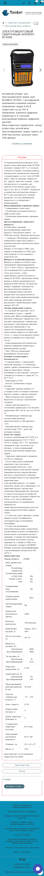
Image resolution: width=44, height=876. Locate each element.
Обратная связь (21, 847)
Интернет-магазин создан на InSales (22, 872)
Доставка (34, 847)
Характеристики (22, 765)
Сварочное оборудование (19, 22)
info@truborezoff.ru (22, 867)
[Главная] (3, 23)
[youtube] (24, 859)
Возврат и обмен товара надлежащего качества (22, 817)
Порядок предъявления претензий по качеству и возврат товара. (22, 829)
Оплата (17, 852)
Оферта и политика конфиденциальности (22, 806)
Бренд (22, 771)
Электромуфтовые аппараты (18, 26)
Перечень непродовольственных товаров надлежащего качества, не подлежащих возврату (22, 841)
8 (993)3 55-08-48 (22, 864)
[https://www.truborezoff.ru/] (22, 12)
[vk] (20, 859)
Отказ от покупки (22, 835)
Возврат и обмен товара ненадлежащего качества (22, 823)
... (36, 23)
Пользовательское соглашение (22, 811)
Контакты (26, 852)
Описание (22, 157)
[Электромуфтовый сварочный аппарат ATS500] (22, 68)
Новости (9, 847)
